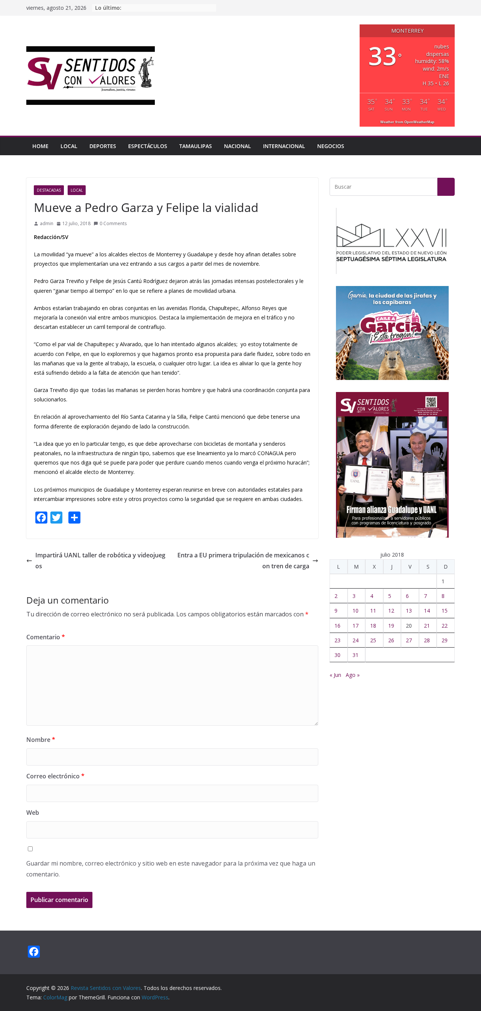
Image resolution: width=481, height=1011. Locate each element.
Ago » (353, 674)
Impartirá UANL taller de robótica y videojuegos (100, 560)
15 (445, 610)
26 (391, 640)
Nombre (40, 740)
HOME (40, 146)
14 (427, 610)
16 (337, 625)
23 (337, 640)
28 (427, 640)
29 (445, 640)
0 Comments (113, 223)
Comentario (45, 637)
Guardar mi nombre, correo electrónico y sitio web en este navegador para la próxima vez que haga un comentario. (170, 868)
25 (373, 640)
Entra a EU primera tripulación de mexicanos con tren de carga (243, 560)
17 (355, 625)
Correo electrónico (55, 776)
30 (337, 654)
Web (32, 812)
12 (391, 610)
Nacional (237, 146)
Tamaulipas (195, 146)
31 (355, 654)
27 (409, 640)
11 (373, 610)
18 (373, 625)
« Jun (335, 674)
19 (391, 625)
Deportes (102, 146)
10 (355, 610)
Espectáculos (147, 146)
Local (69, 146)
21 (427, 625)
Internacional (284, 146)
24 (355, 640)
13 (409, 610)
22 (445, 625)
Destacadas (49, 190)
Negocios (330, 146)
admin (46, 223)
